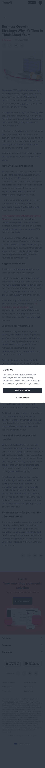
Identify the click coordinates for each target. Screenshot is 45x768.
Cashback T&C (7, 687)
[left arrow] (4, 17)
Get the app (31, 2)
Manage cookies (22, 397)
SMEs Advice (6, 40)
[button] (41, 3)
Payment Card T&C (30, 683)
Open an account (22, 601)
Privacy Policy (28, 687)
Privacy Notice (6, 691)
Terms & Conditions (8, 683)
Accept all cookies (22, 390)
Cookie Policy (28, 691)
